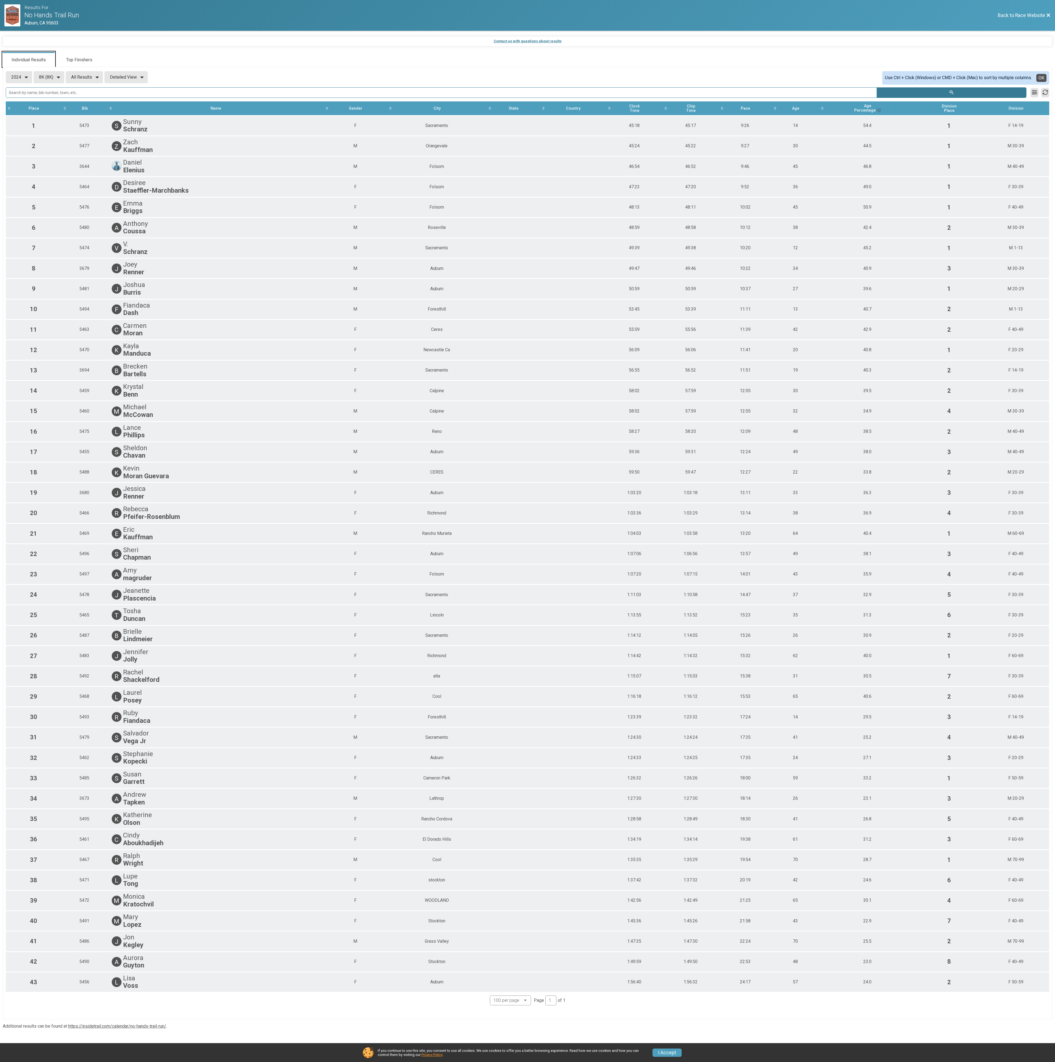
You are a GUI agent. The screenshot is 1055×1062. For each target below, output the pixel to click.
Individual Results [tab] (29, 59)
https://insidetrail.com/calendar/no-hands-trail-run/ (117, 1026)
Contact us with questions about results (528, 41)
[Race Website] (14, 15)
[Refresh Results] (1045, 92)
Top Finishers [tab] (79, 59)
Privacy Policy (431, 1055)
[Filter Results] (1035, 92)
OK (1041, 78)
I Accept (667, 1052)
